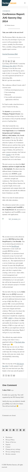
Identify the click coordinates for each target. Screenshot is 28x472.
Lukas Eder (6, 390)
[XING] (11, 61)
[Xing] (17, 430)
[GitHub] (10, 430)
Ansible (8, 155)
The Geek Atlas (20, 342)
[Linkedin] (20, 430)
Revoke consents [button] (11, 454)
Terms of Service (11, 442)
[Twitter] (3, 430)
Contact (8, 447)
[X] (6, 61)
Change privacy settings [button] (13, 449)
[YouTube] (6, 430)
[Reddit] (14, 61)
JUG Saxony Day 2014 (9, 66)
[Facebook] (3, 61)
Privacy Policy (10, 440)
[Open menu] (24, 3)
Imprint (8, 444)
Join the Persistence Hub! (10, 54)
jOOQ (10, 318)
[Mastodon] (23, 430)
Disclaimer (9, 437)
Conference (6, 11)
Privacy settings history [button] (13, 452)
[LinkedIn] (9, 61)
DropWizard (15, 246)
